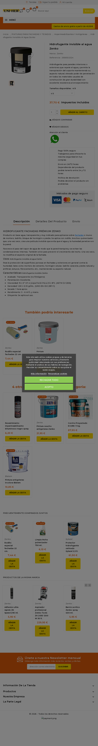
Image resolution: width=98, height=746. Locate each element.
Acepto (49, 386)
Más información (39, 373)
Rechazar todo (49, 379)
